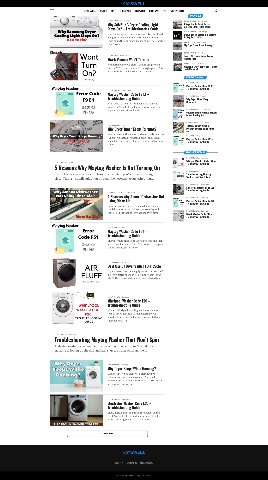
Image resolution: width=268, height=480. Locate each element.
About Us (119, 463)
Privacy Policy (146, 463)
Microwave (154, 10)
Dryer (113, 10)
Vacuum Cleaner (177, 10)
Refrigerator (125, 10)
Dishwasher (140, 10)
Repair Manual (90, 10)
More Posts (107, 434)
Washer (103, 10)
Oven (164, 10)
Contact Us (132, 463)
